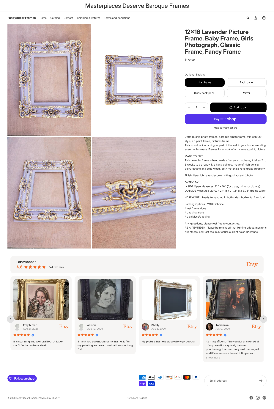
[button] (156, 357)
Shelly (98, 325)
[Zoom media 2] (134, 80)
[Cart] (264, 18)
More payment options (225, 128)
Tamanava (164, 325)
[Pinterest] (264, 398)
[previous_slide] (10, 319)
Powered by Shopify (49, 398)
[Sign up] (261, 381)
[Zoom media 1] (49, 80)
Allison (34, 325)
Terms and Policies (137, 398)
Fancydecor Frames (26, 398)
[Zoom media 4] (134, 192)
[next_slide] (263, 319)
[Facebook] (251, 398)
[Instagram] (258, 398)
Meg (225, 325)
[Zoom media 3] (49, 192)
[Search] (248, 18)
